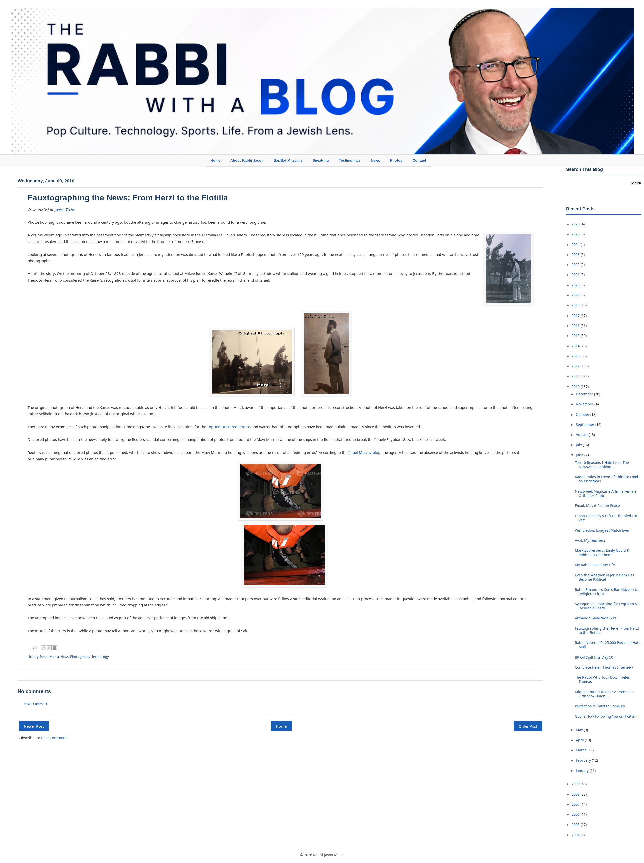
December (585, 394)
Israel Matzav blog (364, 452)
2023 (576, 254)
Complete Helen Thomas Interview (604, 667)
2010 (576, 386)
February (584, 760)
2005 (576, 824)
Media (54, 656)
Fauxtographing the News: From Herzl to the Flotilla (128, 197)
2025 (576, 234)
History (33, 656)
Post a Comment (35, 704)
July (579, 444)
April (580, 740)
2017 (576, 315)
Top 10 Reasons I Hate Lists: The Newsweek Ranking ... (602, 464)
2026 (576, 224)
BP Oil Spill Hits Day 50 (594, 657)
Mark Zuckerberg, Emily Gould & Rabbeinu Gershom (602, 552)
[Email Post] (34, 647)
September (585, 424)
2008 (576, 794)
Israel (44, 656)
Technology (100, 656)
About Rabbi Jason (247, 160)
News (375, 160)
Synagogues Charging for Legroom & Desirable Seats (606, 605)
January (583, 770)
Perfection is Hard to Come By (600, 706)
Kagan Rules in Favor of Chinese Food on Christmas (606, 479)
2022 (576, 264)
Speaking (321, 160)
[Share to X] (49, 647)
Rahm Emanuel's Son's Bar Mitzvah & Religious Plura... (606, 591)
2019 (576, 295)
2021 (576, 274)
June (580, 455)
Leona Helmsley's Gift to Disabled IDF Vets (606, 518)
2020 (576, 285)
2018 (576, 305)
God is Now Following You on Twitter (605, 716)
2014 (576, 345)
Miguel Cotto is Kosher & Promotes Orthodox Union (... (604, 693)
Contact (419, 160)
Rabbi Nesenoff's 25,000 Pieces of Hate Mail (607, 644)
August (582, 434)
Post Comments (54, 737)
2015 (576, 335)
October (583, 414)
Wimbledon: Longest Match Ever (602, 530)
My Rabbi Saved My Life (595, 564)
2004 (576, 834)
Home (215, 160)
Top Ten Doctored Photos (229, 426)
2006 (576, 814)
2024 (576, 244)
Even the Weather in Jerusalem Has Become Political (604, 577)
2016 (576, 325)
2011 (576, 376)
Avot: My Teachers (590, 540)
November (585, 404)
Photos (396, 160)
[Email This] (43, 647)
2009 (576, 783)
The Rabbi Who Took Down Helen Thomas (602, 679)
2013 (576, 356)
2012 (576, 366)
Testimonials (350, 160)
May (580, 729)
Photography (80, 656)
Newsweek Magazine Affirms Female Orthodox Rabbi (605, 493)
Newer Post (34, 726)
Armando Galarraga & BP (596, 618)
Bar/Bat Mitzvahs (288, 160)
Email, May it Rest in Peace (597, 505)
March (582, 750)
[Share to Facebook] (54, 647)
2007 (576, 804)
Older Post (528, 726)
